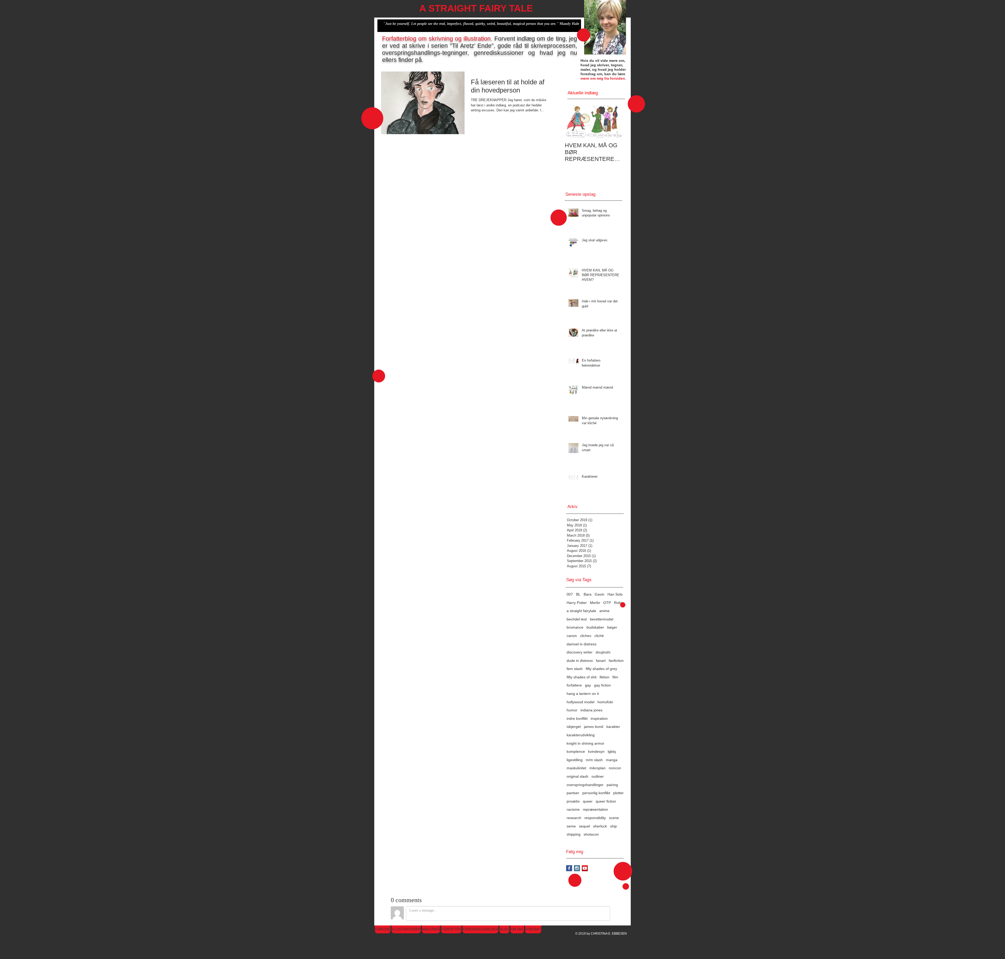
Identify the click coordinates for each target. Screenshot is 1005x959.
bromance (575, 627)
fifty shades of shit (581, 677)
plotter (618, 793)
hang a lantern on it (583, 693)
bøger (612, 627)
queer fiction (606, 801)
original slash (577, 776)
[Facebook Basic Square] (569, 868)
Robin (619, 603)
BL (578, 594)
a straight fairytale (581, 611)
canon (572, 636)
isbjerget (574, 726)
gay (588, 685)
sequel (584, 826)
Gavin (599, 594)
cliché (599, 636)
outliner (597, 776)
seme (571, 826)
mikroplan (597, 768)
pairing (612, 785)
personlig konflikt (596, 793)
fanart (601, 660)
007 (570, 594)
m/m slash (594, 760)
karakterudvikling (581, 735)
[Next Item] (614, 122)
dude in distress (580, 660)
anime (604, 611)
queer (588, 801)
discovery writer (580, 652)
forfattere (574, 685)
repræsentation (595, 809)
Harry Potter (577, 603)
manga (611, 760)
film (615, 677)
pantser (573, 793)
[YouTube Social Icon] (585, 868)
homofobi (605, 702)
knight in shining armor (585, 743)
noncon (615, 768)
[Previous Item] (573, 122)
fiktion (604, 677)
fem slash (575, 669)
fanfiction (616, 660)
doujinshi (603, 652)
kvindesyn (596, 751)
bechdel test (577, 619)
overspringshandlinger (585, 785)
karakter (613, 726)
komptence (576, 751)
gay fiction (602, 685)
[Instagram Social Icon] (577, 868)
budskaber (595, 627)
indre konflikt (577, 718)
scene (614, 818)
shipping (573, 834)
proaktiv (573, 801)
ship (613, 826)
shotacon (591, 834)
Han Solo (615, 594)
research (574, 818)
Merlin (595, 603)
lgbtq (612, 751)
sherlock (600, 826)
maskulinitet (576, 768)
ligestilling (575, 760)
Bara (587, 594)
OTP (607, 603)
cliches (585, 636)
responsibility (595, 818)
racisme (573, 809)
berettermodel (601, 619)
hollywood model (580, 702)
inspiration (599, 718)
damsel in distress (581, 644)
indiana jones (591, 710)
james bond (593, 726)
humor (572, 710)
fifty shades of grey (601, 669)
